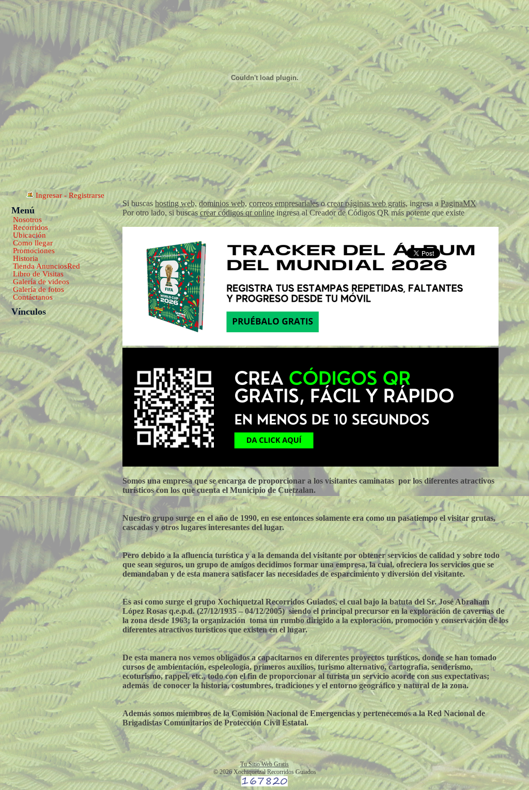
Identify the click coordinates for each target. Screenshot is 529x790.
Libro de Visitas (38, 274)
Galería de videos (41, 281)
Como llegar (33, 243)
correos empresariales (284, 203)
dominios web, (223, 203)
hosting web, (176, 203)
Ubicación (29, 235)
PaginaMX (458, 203)
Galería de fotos (38, 289)
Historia (25, 258)
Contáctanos (33, 297)
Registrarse (86, 195)
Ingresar (49, 195)
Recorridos (30, 227)
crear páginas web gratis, (367, 203)
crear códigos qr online (237, 212)
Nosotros (27, 219)
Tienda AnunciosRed (46, 266)
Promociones (34, 250)
